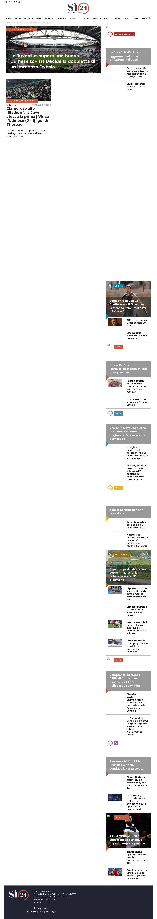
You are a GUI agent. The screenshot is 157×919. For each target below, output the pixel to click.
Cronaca (28, 18)
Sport (126, 18)
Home (8, 18)
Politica (62, 18)
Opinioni (146, 18)
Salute (107, 18)
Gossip (72, 18)
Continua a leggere (41, 105)
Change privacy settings (41, 911)
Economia (50, 18)
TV (79, 18)
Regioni (17, 18)
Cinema (117, 18)
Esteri (39, 18)
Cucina (136, 18)
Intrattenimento (92, 18)
